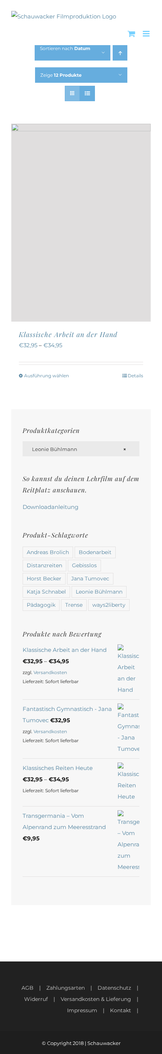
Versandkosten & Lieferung (96, 999)
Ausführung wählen (46, 375)
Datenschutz (114, 987)
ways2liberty (108, 605)
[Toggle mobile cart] (131, 34)
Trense (74, 605)
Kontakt (120, 1010)
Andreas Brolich (48, 552)
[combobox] (81, 448)
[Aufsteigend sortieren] (120, 53)
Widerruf (36, 999)
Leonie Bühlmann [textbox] (77, 449)
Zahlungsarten (65, 987)
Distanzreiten (44, 565)
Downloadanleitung (50, 506)
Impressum (82, 1010)
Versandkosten (50, 672)
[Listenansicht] (87, 93)
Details (135, 375)
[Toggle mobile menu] (147, 34)
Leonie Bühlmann (99, 592)
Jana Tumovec (90, 579)
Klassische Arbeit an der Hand (68, 334)
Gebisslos (84, 565)
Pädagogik (41, 605)
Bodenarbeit (95, 552)
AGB (27, 987)
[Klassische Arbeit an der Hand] (81, 222)
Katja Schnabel (46, 592)
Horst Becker (44, 579)
